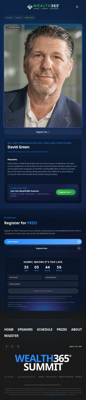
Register (11, 336)
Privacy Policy (51, 377)
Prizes (62, 329)
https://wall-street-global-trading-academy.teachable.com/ (28, 152)
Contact (41, 377)
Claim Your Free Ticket (43, 291)
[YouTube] (18, 346)
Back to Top (76, 347)
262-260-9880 (9, 377)
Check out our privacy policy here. (17, 306)
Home (10, 18)
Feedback (78, 377)
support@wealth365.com (26, 377)
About (76, 329)
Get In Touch (13, 242)
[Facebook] (6, 346)
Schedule (45, 329)
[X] (12, 346)
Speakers (18, 18)
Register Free (41, 132)
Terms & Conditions (66, 377)
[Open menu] (77, 7)
